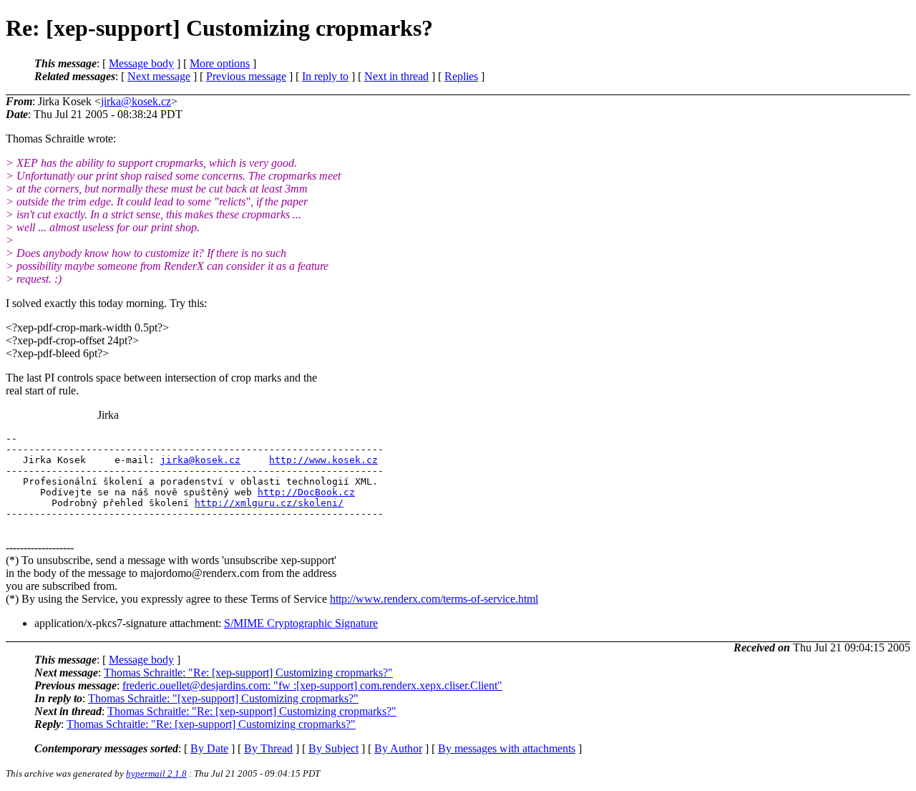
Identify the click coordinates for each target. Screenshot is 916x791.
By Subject (333, 748)
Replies (461, 76)
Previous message (246, 76)
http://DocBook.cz (306, 492)
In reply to (325, 76)
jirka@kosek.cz (136, 101)
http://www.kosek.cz (323, 460)
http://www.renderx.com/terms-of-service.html (434, 599)
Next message (158, 76)
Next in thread (396, 76)
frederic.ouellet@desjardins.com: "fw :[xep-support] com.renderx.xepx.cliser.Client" (312, 685)
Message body (141, 63)
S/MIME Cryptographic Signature (301, 623)
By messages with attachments (506, 748)
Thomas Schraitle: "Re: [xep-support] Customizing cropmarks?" (248, 672)
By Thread (268, 748)
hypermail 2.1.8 (156, 773)
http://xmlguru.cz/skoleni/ (269, 503)
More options (220, 63)
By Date (209, 748)
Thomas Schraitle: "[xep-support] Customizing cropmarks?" (223, 698)
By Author (398, 748)
